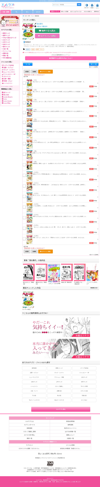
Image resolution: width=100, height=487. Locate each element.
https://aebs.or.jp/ (69, 471)
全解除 (34, 71)
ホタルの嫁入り (88, 11)
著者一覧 (29, 438)
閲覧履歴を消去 (94, 287)
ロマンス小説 (84, 391)
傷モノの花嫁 (64, 11)
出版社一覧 (70, 438)
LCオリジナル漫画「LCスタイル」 (29, 448)
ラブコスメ (29, 445)
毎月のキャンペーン (70, 428)
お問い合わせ (57, 453)
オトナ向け (84, 400)
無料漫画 (34, 368)
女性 (26, 15)
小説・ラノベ (34, 391)
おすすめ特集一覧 (70, 431)
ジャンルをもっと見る (7, 86)
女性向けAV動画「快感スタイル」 (70, 448)
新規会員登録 (70, 421)
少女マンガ (84, 377)
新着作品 (96, 11)
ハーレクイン (34, 386)
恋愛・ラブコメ (34, 372)
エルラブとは (29, 421)
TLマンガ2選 (84, 386)
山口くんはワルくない (76, 11)
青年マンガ (84, 381)
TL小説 (34, 395)
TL (16, 12)
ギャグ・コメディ (59, 372)
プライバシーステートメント (48, 458)
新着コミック (59, 368)
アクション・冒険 (59, 377)
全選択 (27, 71)
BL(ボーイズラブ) (59, 400)
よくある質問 (44, 453)
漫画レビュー (70, 435)
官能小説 (84, 395)
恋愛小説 (59, 391)
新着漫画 (29, 428)
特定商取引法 (61, 458)
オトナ (38, 12)
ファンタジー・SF (84, 372)
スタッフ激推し (59, 386)
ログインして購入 (46, 71)
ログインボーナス (29, 424)
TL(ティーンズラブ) (34, 400)
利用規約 (37, 458)
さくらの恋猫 (70, 445)
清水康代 (40, 24)
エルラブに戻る (61, 409)
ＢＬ (27, 12)
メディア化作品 (84, 368)
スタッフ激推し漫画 (29, 431)
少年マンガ (59, 381)
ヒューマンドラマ (34, 377)
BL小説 (59, 395)
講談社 (28, 49)
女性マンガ (34, 381)
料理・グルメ (31, 15)
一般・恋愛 (5, 12)
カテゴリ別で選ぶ (29, 435)
